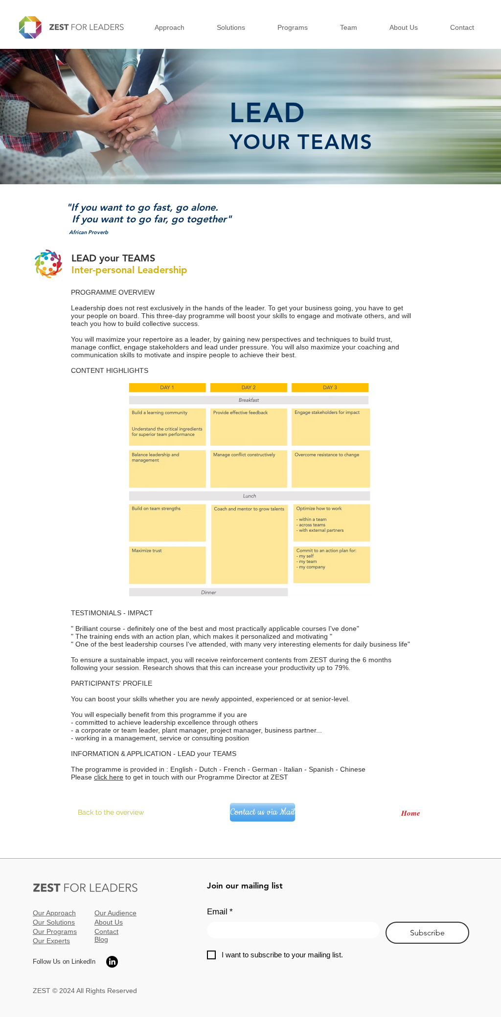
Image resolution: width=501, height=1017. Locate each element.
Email (220, 911)
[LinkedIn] (112, 962)
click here (108, 777)
